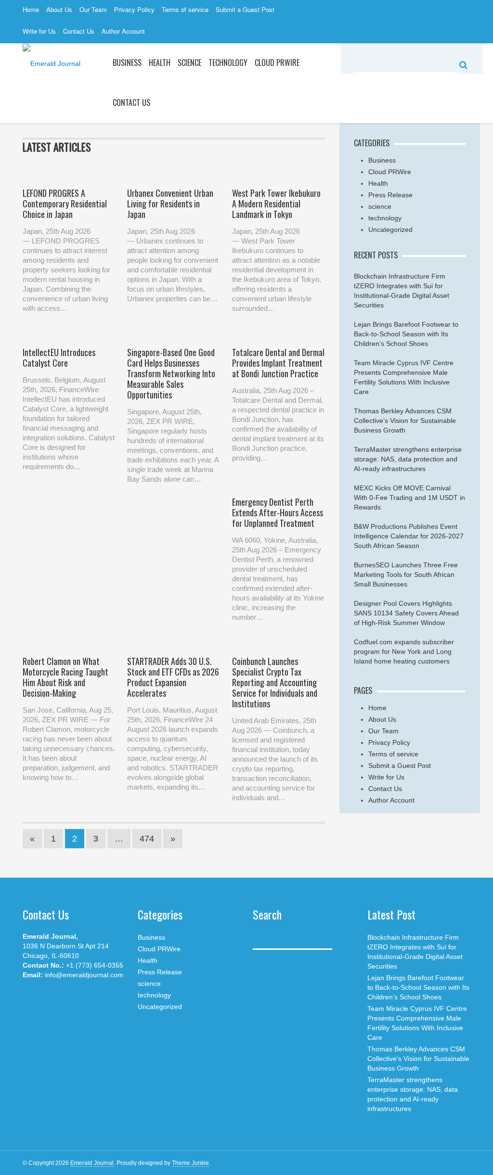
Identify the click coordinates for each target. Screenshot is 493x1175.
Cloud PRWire (277, 62)
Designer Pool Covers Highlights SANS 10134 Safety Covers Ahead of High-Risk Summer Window (406, 613)
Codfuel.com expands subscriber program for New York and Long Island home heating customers (404, 651)
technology (385, 218)
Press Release (390, 195)
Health (159, 62)
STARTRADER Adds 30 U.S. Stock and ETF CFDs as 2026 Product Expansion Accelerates (173, 677)
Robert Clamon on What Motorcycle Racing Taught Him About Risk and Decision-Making (65, 677)
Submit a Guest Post (245, 9)
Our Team (93, 9)
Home (31, 9)
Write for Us (39, 31)
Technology (227, 62)
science (189, 62)
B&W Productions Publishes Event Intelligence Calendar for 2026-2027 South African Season (409, 536)
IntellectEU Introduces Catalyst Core (59, 357)
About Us (59, 9)
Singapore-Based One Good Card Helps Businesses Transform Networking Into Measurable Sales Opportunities (171, 373)
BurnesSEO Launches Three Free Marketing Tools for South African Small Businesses (406, 574)
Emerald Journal (92, 1163)
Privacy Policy (134, 9)
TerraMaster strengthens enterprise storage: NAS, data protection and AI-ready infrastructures (408, 459)
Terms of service (185, 9)
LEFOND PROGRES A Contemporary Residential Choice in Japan (65, 203)
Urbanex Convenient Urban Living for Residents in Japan (170, 203)
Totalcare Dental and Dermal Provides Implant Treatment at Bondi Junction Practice (278, 363)
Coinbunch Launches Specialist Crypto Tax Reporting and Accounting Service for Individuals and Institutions (274, 682)
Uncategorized (390, 229)
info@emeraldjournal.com (84, 975)
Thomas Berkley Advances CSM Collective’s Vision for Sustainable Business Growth (405, 420)
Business (127, 62)
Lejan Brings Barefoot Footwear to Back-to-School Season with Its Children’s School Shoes (406, 333)
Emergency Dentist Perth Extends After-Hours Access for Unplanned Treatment (277, 512)
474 (147, 838)
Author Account (123, 31)
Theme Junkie (190, 1163)
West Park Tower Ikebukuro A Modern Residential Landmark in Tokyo (276, 203)
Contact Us (78, 31)
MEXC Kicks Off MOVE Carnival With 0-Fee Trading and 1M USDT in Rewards (409, 497)
